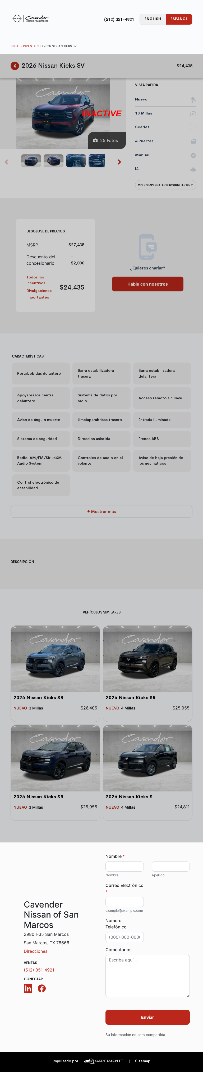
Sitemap (139, 1061)
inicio (15, 46)
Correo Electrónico (124, 888)
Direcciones (35, 951)
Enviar (147, 1017)
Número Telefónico (116, 923)
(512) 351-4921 (119, 19)
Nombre (115, 856)
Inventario (32, 46)
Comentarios (118, 949)
